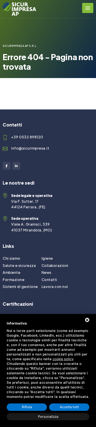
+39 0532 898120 (27, 137)
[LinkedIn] (16, 166)
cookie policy (63, 359)
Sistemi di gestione (20, 286)
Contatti (49, 279)
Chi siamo (11, 258)
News (46, 272)
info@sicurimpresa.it (30, 148)
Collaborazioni (55, 265)
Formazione (13, 279)
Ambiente (11, 272)
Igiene (47, 258)
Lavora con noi (55, 286)
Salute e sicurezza (19, 265)
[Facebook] (6, 166)
